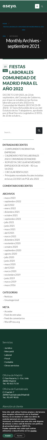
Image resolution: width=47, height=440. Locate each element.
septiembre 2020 (12, 250)
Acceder (8, 311)
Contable (8, 362)
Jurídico (8, 348)
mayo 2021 (10, 229)
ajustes (33, 431)
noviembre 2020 (12, 243)
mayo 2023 (10, 198)
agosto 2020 (10, 253)
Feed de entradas (12, 315)
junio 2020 (9, 261)
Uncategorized (11, 300)
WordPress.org (12, 322)
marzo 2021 (10, 236)
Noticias (8, 296)
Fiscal (7, 358)
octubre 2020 (11, 247)
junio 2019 (9, 278)
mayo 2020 (10, 264)
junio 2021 (9, 226)
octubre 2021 (11, 215)
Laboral (8, 355)
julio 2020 (9, 257)
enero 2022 (10, 208)
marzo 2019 (10, 281)
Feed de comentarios (14, 318)
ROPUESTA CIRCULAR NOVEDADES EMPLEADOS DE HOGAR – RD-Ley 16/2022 (22, 165)
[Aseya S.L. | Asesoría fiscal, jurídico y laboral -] (10, 6)
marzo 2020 (10, 271)
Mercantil (9, 351)
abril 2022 (9, 205)
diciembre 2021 (12, 212)
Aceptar (8, 436)
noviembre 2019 (12, 274)
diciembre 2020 (12, 240)
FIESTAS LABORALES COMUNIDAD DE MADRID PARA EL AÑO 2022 (20, 77)
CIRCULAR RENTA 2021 (16, 172)
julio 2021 (9, 222)
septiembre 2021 (12, 219)
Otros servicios (11, 365)
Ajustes (19, 436)
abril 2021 (9, 233)
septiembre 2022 (12, 201)
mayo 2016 (10, 285)
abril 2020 (9, 267)
